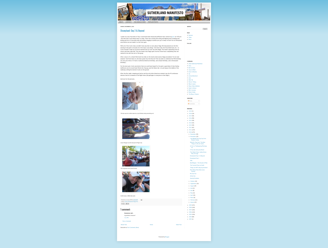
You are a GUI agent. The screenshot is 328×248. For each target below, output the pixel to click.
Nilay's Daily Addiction (194, 86)
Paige (134, 201)
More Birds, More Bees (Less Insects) (197, 170)
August (192, 186)
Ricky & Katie (192, 92)
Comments (192, 104)
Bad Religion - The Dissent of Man (198, 163)
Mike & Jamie (192, 84)
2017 (190, 116)
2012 (190, 127)
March (192, 197)
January (192, 202)
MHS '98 (191, 80)
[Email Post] (141, 199)
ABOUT (121, 22)
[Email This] (122, 204)
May (191, 193)
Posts (190, 101)
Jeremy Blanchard (193, 76)
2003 (190, 219)
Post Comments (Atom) (133, 227)
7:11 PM (126, 217)
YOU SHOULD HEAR (139, 22)
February (192, 200)
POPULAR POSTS (153, 22)
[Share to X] (125, 204)
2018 (190, 113)
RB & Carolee (192, 90)
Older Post (179, 224)
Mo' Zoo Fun (193, 173)
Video (190, 37)
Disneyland (130, 201)
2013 (190, 125)
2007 (190, 210)
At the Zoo (192, 176)
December (193, 134)
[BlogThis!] (123, 204)
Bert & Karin (192, 68)
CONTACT (128, 22)
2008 (190, 207)
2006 (190, 212)
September (193, 183)
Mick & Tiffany (192, 82)
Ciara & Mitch (192, 70)
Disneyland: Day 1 (194, 158)
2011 (190, 130)
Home (151, 224)
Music (190, 39)
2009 (190, 205)
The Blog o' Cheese (194, 94)
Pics (137, 201)
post (173, 36)
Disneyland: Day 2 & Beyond (132, 30)
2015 (190, 120)
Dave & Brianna (193, 72)
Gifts (191, 160)
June (191, 190)
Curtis (126, 201)
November (193, 136)
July (191, 188)
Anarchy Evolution (194, 178)
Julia (190, 78)
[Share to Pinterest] (128, 204)
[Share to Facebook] (127, 204)
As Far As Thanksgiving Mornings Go (198, 146)
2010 (190, 132)
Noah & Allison (192, 88)
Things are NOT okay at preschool (198, 167)
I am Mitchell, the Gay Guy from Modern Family (198, 139)
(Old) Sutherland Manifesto (195, 63)
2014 (190, 123)
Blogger (167, 237)
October (192, 181)
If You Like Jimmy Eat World (197, 150)
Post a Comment (127, 221)
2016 (190, 118)
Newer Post (124, 224)
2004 (190, 217)
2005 (190, 214)
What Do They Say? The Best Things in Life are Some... (197, 142)
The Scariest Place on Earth (197, 165)
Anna (190, 65)
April (191, 195)
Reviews (191, 35)
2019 (190, 111)
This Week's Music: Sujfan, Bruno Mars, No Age (198, 152)
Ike (189, 74)
